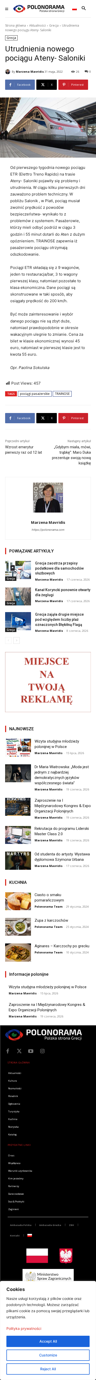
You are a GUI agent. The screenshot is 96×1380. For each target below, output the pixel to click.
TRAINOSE (62, 394)
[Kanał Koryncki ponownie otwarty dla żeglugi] (18, 596)
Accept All (48, 1341)
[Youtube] (30, 1051)
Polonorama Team (48, 906)
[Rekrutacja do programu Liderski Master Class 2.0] (18, 835)
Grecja (54, 25)
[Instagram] (42, 1051)
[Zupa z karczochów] (18, 927)
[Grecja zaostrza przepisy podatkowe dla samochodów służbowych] (18, 570)
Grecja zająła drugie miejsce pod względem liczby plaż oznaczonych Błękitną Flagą (59, 619)
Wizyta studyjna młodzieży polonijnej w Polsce (48, 987)
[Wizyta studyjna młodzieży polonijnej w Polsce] (18, 748)
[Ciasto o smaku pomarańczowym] (18, 901)
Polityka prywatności (23, 1328)
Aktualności (37, 25)
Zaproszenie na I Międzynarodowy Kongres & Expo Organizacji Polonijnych (63, 805)
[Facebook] (7, 1051)
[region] (48, 1330)
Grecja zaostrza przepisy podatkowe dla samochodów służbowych (59, 568)
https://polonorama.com (48, 529)
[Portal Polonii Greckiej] (39, 8)
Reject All (48, 1369)
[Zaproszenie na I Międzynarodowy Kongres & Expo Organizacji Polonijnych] (18, 807)
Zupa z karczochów (51, 920)
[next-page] (16, 640)
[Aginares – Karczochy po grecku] (18, 952)
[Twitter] (19, 1051)
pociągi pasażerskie (35, 394)
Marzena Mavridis (30, 71)
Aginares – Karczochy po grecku (62, 946)
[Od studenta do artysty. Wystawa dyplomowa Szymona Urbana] (18, 861)
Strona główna (15, 25)
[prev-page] (8, 640)
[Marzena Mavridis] (8, 71)
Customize (48, 1355)
